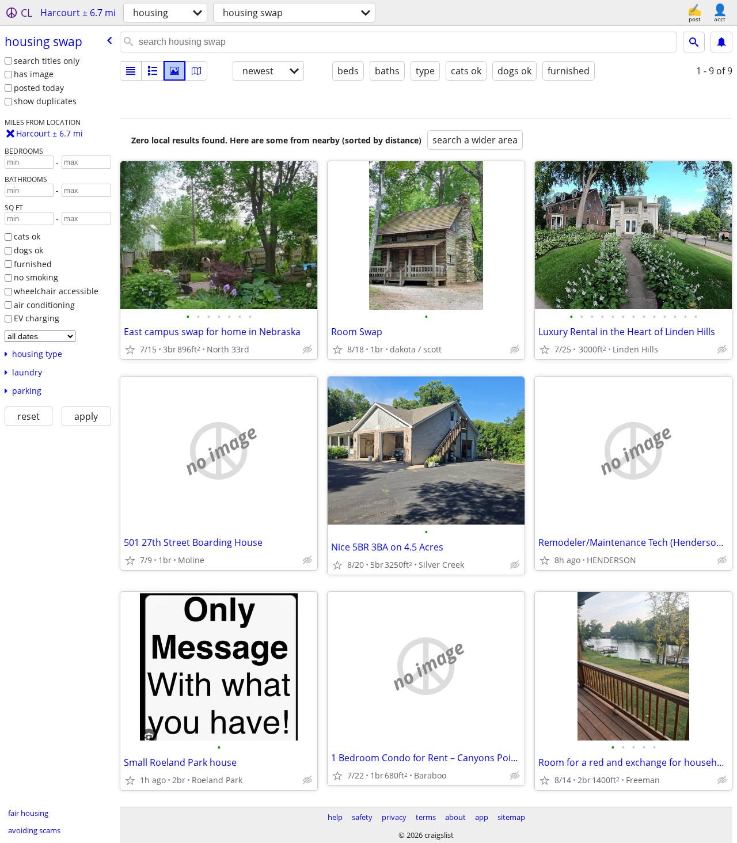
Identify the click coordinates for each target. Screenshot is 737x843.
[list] (131, 71)
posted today (39, 87)
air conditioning (44, 304)
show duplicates (45, 101)
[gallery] (174, 71)
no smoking (36, 277)
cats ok (27, 236)
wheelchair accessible (56, 291)
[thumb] (153, 71)
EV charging (36, 318)
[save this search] (721, 42)
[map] (196, 71)
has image (34, 74)
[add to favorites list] (130, 349)
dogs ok (28, 250)
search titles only (46, 60)
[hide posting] (307, 349)
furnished (33, 264)
